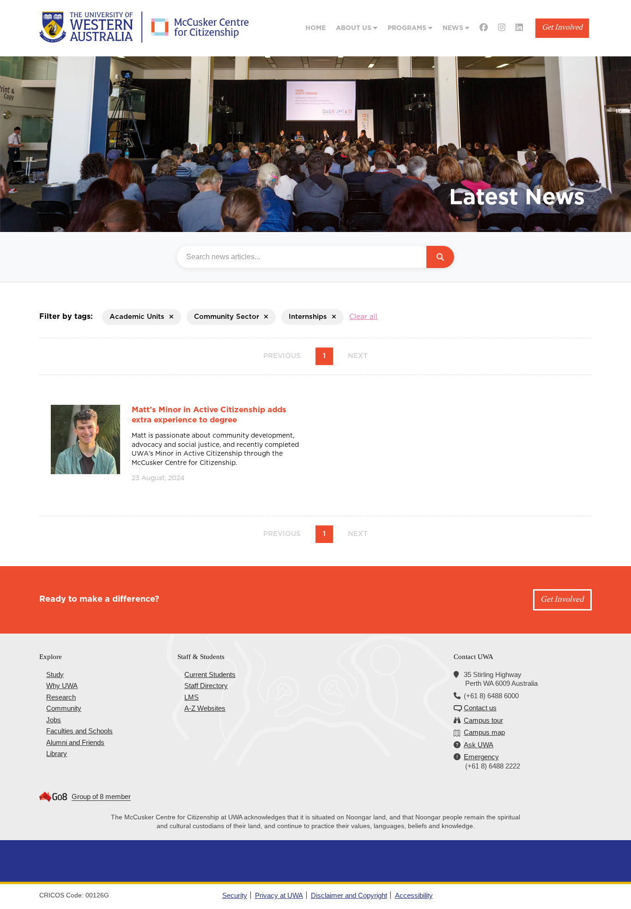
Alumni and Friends (75, 742)
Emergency (481, 757)
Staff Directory (206, 685)
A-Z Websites (204, 708)
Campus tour (483, 720)
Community (63, 708)
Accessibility (414, 895)
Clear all (363, 316)
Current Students (210, 674)
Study (55, 674)
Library (56, 753)
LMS (191, 697)
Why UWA (62, 685)
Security (234, 895)
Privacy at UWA (279, 895)
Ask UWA (478, 745)
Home (315, 28)
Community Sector (226, 316)
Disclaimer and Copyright (349, 895)
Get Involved (562, 28)
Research (61, 697)
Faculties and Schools (79, 731)
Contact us (480, 708)
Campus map (484, 732)
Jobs (53, 720)
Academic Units (136, 316)
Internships (308, 316)
